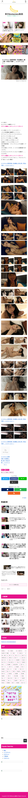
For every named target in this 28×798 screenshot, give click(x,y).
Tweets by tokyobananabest (8, 641)
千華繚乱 (6, 756)
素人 (3, 469)
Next (27, 26)
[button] (25, 385)
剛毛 (5, 750)
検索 (2, 738)
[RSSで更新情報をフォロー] (14, 493)
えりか (4, 472)
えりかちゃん (7, 752)
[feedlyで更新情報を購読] (20, 489)
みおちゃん (6, 754)
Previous (1, 26)
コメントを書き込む (14, 584)
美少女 (7, 469)
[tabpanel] (8, 26)
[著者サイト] (7, 489)
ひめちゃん (6, 758)
